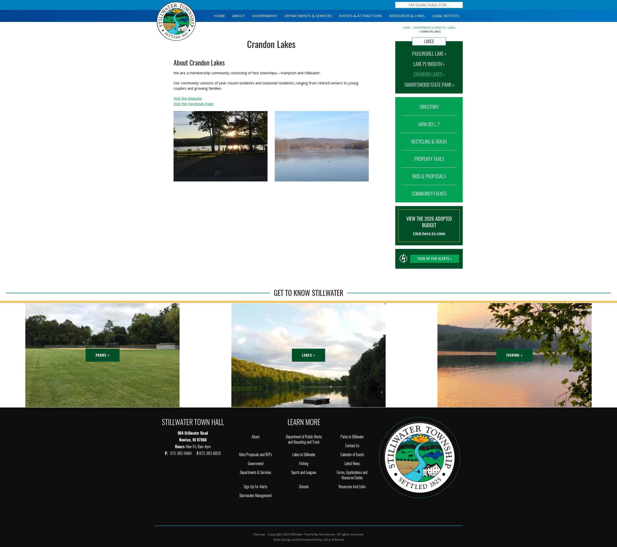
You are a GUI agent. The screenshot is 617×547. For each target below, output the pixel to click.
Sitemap (259, 534)
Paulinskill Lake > (429, 53)
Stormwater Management (255, 495)
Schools (304, 486)
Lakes (451, 27)
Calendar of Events (352, 454)
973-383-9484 (181, 453)
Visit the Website (188, 98)
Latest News (352, 463)
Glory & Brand (333, 539)
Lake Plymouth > (429, 64)
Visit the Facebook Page (194, 103)
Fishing (303, 463)
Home (406, 27)
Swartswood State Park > (429, 84)
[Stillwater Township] (419, 457)
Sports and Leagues (303, 472)
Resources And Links (352, 486)
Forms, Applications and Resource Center (352, 475)
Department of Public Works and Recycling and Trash (304, 439)
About (255, 436)
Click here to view (429, 233)
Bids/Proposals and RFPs (255, 454)
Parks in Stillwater (352, 436)
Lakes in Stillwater (303, 454)
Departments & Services (430, 27)
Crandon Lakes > (429, 74)
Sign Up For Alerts (255, 486)
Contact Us (352, 445)
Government (255, 463)
